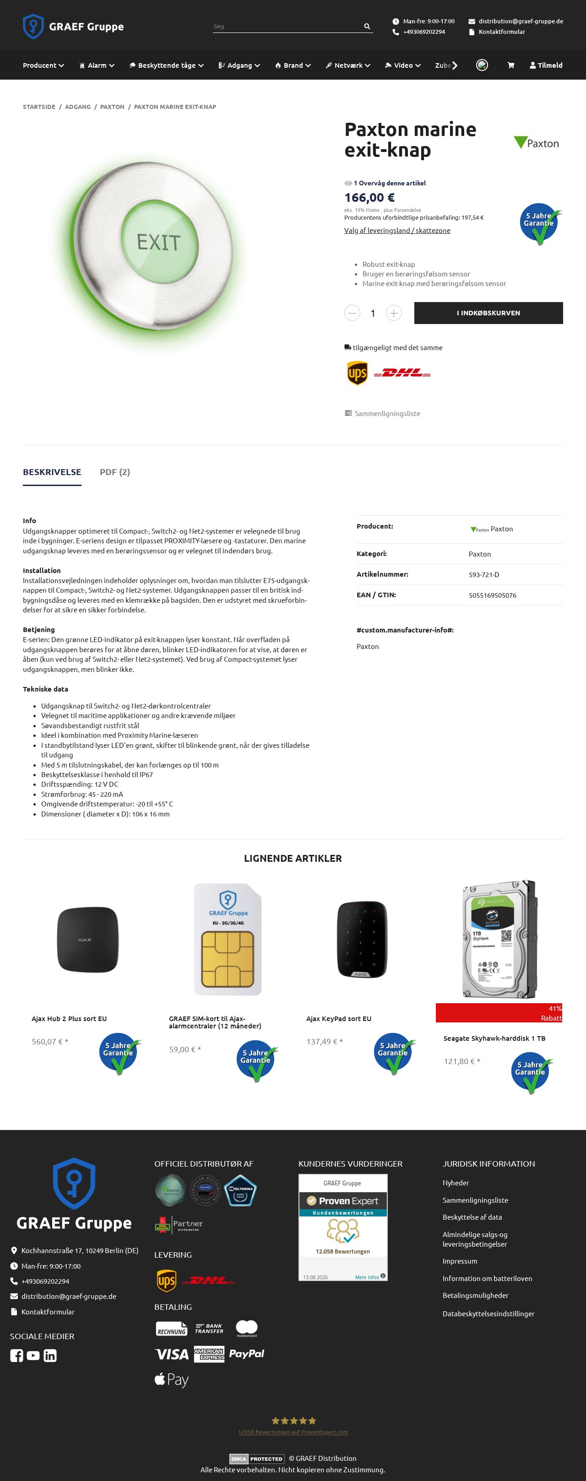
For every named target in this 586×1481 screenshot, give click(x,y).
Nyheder (456, 1182)
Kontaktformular (502, 31)
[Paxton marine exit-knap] (155, 250)
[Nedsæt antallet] (352, 313)
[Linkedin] (50, 1355)
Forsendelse (407, 209)
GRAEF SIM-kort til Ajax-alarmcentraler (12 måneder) (215, 1022)
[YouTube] (33, 1355)
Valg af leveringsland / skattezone (397, 230)
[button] (450, 65)
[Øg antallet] (394, 313)
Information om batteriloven (487, 1278)
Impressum (460, 1260)
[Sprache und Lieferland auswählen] (480, 65)
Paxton (480, 553)
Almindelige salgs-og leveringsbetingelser (475, 1239)
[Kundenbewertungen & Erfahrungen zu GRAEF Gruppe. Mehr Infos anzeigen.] (343, 1226)
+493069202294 (424, 31)
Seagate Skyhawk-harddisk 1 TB (495, 1038)
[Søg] (367, 26)
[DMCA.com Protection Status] (259, 1458)
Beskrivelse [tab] (52, 471)
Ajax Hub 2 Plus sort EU (69, 1018)
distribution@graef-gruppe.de (521, 21)
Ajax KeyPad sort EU (339, 1018)
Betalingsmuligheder (476, 1295)
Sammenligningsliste (475, 1199)
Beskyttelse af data (472, 1216)
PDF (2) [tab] (115, 471)
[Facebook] (16, 1355)
